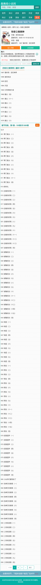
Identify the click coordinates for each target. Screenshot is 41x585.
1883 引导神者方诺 (7, 90)
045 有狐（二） (6, 326)
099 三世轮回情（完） (8, 562)
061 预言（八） (6, 396)
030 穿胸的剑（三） (8, 261)
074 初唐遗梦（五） (8, 453)
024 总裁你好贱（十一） (9, 234)
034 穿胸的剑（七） (8, 278)
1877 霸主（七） (6, 116)
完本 (30, 17)
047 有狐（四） (6, 335)
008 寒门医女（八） (8, 165)
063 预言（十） (6, 405)
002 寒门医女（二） (8, 138)
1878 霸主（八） (6, 112)
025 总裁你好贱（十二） (9, 239)
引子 (2, 130)
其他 (17, 17)
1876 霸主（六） (6, 120)
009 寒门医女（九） (8, 169)
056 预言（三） (6, 374)
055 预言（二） (6, 370)
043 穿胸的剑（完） (8, 317)
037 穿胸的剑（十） (8, 291)
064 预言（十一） (7, 409)
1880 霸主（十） (6, 103)
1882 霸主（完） (6, 94)
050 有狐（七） (6, 348)
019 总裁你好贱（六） (8, 213)
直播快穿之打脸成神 (29, 60)
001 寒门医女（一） (8, 134)
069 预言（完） (6, 431)
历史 (30, 13)
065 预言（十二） (7, 414)
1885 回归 (4, 81)
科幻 (3, 17)
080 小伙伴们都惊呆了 (8, 479)
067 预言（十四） (7, 422)
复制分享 (36, 64)
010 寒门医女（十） (8, 173)
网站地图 (20, 582)
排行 (24, 17)
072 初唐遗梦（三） (8, 444)
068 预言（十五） (7, 427)
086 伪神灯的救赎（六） (9, 505)
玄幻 (10, 13)
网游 (37, 13)
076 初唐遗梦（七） (8, 462)
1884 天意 (4, 85)
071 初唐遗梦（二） (8, 440)
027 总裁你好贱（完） (8, 248)
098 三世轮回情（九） (8, 558)
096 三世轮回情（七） (8, 549)
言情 (10, 17)
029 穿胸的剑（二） (8, 256)
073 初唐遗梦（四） (8, 449)
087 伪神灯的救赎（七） (9, 510)
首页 (3, 13)
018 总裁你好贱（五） (8, 208)
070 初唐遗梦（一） (8, 435)
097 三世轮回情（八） (8, 553)
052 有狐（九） (6, 357)
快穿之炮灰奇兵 (15, 60)
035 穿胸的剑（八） (8, 283)
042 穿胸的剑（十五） (8, 313)
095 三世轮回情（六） (8, 545)
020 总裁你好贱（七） (8, 217)
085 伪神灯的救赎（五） (9, 501)
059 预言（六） (6, 387)
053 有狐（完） (6, 361)
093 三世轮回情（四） (8, 536)
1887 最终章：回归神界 (27, 43)
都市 (24, 13)
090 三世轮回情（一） (8, 523)
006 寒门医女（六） (8, 156)
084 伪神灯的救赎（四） (9, 497)
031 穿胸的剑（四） (8, 265)
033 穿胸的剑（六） (8, 274)
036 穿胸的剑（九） (8, 287)
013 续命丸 (4, 186)
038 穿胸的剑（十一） (8, 296)
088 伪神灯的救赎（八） (9, 514)
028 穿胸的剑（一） (8, 252)
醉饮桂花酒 (20, 35)
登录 (37, 17)
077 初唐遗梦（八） (8, 466)
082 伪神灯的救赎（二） (9, 488)
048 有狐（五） (6, 339)
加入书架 (11, 48)
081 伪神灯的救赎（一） (9, 483)
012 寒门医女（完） (8, 182)
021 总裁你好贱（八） (8, 221)
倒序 (37, 125)
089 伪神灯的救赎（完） (9, 518)
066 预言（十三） (7, 418)
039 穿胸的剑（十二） (8, 300)
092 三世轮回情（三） (8, 532)
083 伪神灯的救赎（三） (9, 492)
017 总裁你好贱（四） (8, 204)
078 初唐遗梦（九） (8, 470)
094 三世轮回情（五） (8, 540)
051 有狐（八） (6, 352)
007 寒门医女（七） (8, 160)
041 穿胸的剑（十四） (8, 309)
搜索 (37, 7)
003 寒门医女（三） (8, 143)
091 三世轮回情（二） (8, 527)
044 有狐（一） (6, 322)
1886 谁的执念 (6, 77)
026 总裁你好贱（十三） (9, 243)
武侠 (17, 13)
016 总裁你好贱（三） (8, 200)
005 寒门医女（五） (8, 151)
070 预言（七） (6, 392)
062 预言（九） (6, 400)
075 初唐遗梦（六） (8, 457)
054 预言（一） (6, 366)
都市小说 (15, 27)
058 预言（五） (6, 383)
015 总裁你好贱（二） (8, 195)
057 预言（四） (6, 379)
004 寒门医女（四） (8, 147)
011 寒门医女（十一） (8, 178)
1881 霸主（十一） (7, 99)
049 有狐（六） (6, 344)
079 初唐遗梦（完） (8, 475)
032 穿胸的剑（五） (8, 269)
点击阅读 (30, 48)
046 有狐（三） (6, 331)
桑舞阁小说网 (8, 3)
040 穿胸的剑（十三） (8, 304)
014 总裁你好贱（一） (8, 191)
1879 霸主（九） (6, 107)
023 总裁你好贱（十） (8, 230)
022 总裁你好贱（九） (8, 226)
